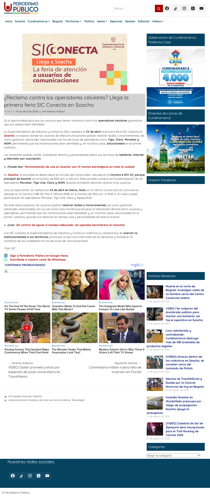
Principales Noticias (20, 396)
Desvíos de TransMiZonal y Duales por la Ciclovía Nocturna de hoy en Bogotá (185, 382)
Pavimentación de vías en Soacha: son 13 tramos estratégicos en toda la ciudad (78, 166)
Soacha (9, 135)
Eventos (33, 400)
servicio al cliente (60, 400)
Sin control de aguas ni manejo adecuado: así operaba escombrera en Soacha (69, 225)
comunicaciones (18, 400)
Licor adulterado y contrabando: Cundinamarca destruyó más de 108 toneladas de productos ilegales (173, 338)
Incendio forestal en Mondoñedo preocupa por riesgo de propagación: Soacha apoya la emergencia (174, 405)
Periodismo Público (53, 111)
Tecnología (78, 400)
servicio (44, 400)
